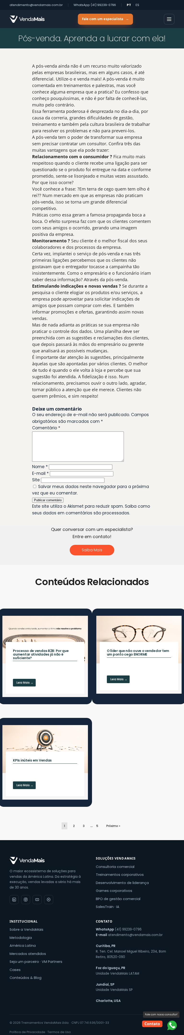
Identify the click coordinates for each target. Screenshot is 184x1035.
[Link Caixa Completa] (45, 656)
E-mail (40, 473)
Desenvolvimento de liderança (122, 882)
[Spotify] (48, 899)
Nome (40, 467)
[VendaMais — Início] (49, 860)
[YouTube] (37, 899)
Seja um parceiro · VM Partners (36, 961)
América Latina (23, 945)
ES (137, 5)
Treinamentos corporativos (120, 874)
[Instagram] (25, 899)
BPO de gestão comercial (118, 898)
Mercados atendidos (28, 953)
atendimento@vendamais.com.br (36, 5)
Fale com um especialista (105, 19)
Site (36, 480)
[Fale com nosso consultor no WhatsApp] (172, 1025)
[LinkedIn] (14, 899)
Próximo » (113, 826)
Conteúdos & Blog (25, 977)
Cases (15, 969)
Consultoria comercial (115, 866)
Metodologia (21, 937)
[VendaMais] (27, 19)
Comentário (46, 428)
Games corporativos (114, 890)
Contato (152, 1023)
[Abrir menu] (169, 19)
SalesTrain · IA (107, 906)
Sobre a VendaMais (26, 929)
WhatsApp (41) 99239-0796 (95, 5)
